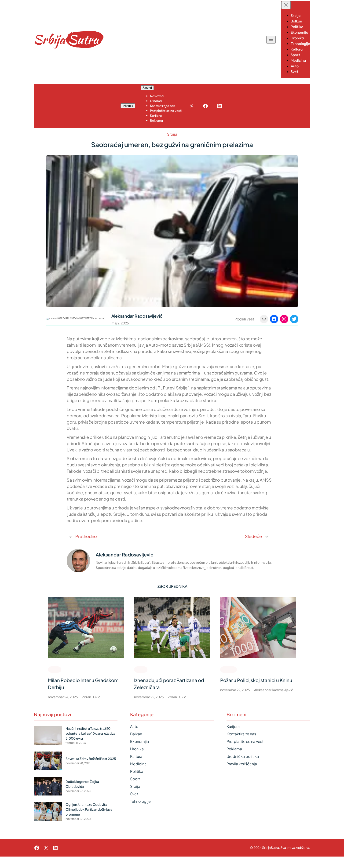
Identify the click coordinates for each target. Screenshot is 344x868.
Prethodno (86, 536)
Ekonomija (139, 741)
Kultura (136, 756)
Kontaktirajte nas (241, 733)
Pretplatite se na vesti (245, 741)
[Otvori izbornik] (271, 40)
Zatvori (147, 88)
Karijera (233, 726)
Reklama (234, 748)
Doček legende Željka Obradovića (82, 783)
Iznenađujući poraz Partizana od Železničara (169, 683)
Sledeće (253, 536)
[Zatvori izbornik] (286, 5)
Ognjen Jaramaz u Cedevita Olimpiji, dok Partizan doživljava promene (89, 809)
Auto (134, 726)
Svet (134, 793)
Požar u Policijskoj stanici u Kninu (256, 680)
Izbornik (127, 106)
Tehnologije (140, 801)
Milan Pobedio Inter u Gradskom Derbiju (83, 683)
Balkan (136, 733)
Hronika (228, 669)
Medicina (138, 763)
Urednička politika (243, 756)
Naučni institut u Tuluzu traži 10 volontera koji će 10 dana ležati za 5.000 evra (90, 733)
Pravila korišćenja (242, 763)
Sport (54, 669)
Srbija (172, 134)
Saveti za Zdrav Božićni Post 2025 (91, 758)
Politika (136, 771)
